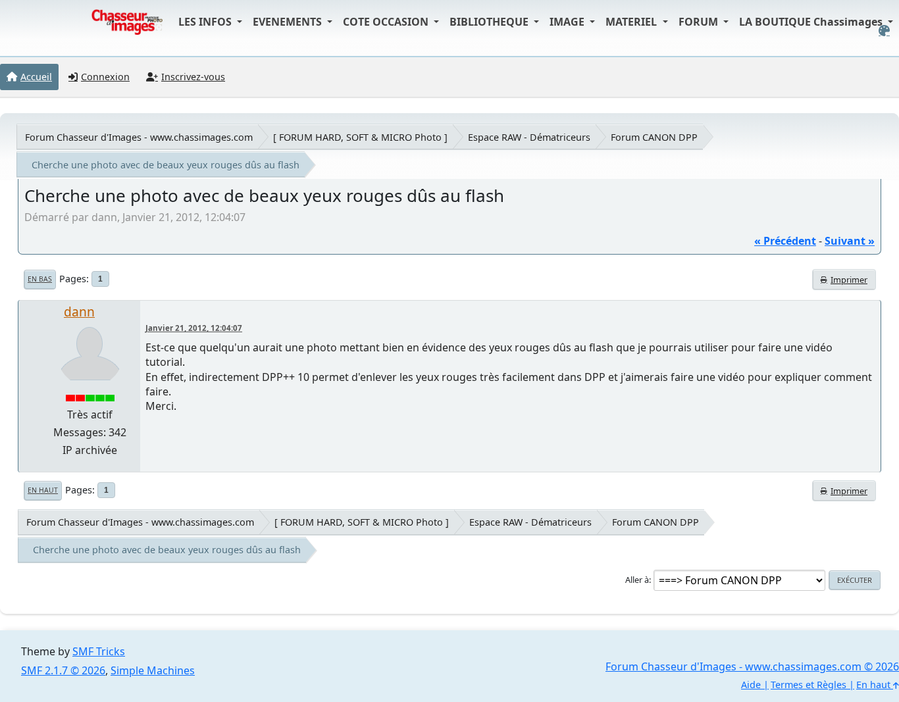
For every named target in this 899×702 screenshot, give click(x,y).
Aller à (637, 580)
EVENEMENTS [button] (288, 21)
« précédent (785, 241)
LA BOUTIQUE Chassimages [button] (812, 21)
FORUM (700, 21)
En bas (40, 279)
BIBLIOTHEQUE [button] (490, 21)
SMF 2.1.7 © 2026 (63, 670)
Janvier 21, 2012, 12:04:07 (193, 328)
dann (79, 311)
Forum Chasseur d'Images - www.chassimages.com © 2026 (752, 666)
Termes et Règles (808, 684)
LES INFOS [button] (206, 21)
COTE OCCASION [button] (387, 21)
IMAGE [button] (568, 21)
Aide (751, 684)
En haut (43, 490)
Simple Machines (153, 670)
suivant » (850, 241)
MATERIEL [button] (632, 21)
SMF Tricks (98, 651)
